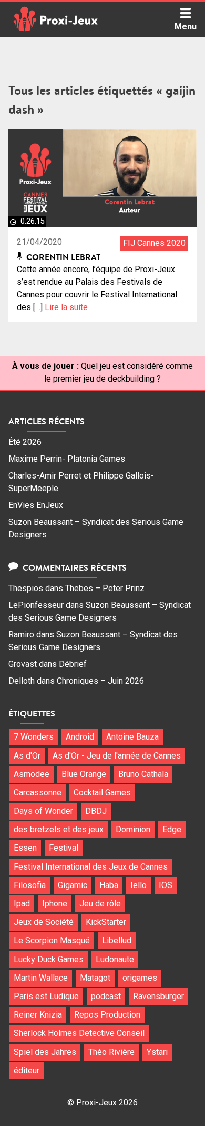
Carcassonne (38, 793)
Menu (186, 27)
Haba (108, 885)
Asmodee (31, 774)
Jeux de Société (44, 922)
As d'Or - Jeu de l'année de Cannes (117, 756)
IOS (165, 885)
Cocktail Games (102, 793)
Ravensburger (158, 996)
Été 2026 (25, 442)
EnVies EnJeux (35, 505)
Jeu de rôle (100, 904)
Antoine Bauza (132, 737)
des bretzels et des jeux (59, 829)
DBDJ (96, 811)
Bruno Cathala (143, 774)
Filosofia (30, 885)
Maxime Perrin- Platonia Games (66, 459)
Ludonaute (115, 959)
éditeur (26, 1070)
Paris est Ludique (46, 996)
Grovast (22, 664)
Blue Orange (84, 774)
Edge (171, 829)
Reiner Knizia (38, 1015)
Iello (138, 885)
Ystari (157, 1052)
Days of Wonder (43, 811)
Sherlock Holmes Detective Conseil (79, 1033)
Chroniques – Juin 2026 (100, 681)
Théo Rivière (111, 1052)
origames (139, 978)
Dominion (133, 829)
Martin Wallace (41, 978)
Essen (25, 848)
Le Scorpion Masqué (52, 940)
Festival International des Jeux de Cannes (91, 867)
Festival (63, 848)
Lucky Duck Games (49, 959)
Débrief (73, 664)
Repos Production (107, 1015)
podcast (106, 996)
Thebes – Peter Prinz (105, 588)
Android (80, 737)
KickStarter (106, 922)
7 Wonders (34, 737)
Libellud (116, 940)
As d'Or (27, 756)
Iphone (54, 904)
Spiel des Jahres (45, 1052)
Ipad (22, 904)
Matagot (95, 978)
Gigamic (72, 885)
